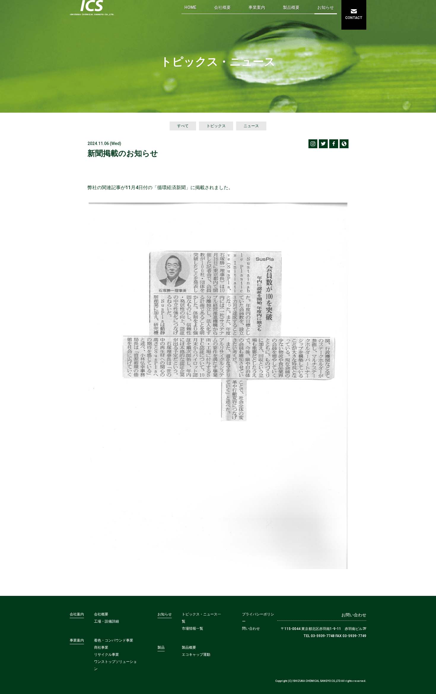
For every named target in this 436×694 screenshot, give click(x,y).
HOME (190, 7)
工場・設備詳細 (106, 621)
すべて (183, 126)
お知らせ (325, 7)
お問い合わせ (353, 614)
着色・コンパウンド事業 (113, 640)
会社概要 (222, 7)
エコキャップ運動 (196, 654)
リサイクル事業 (106, 654)
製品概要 (291, 7)
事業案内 (257, 7)
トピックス (216, 126)
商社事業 (101, 647)
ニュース (251, 126)
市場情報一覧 (192, 628)
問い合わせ (251, 628)
